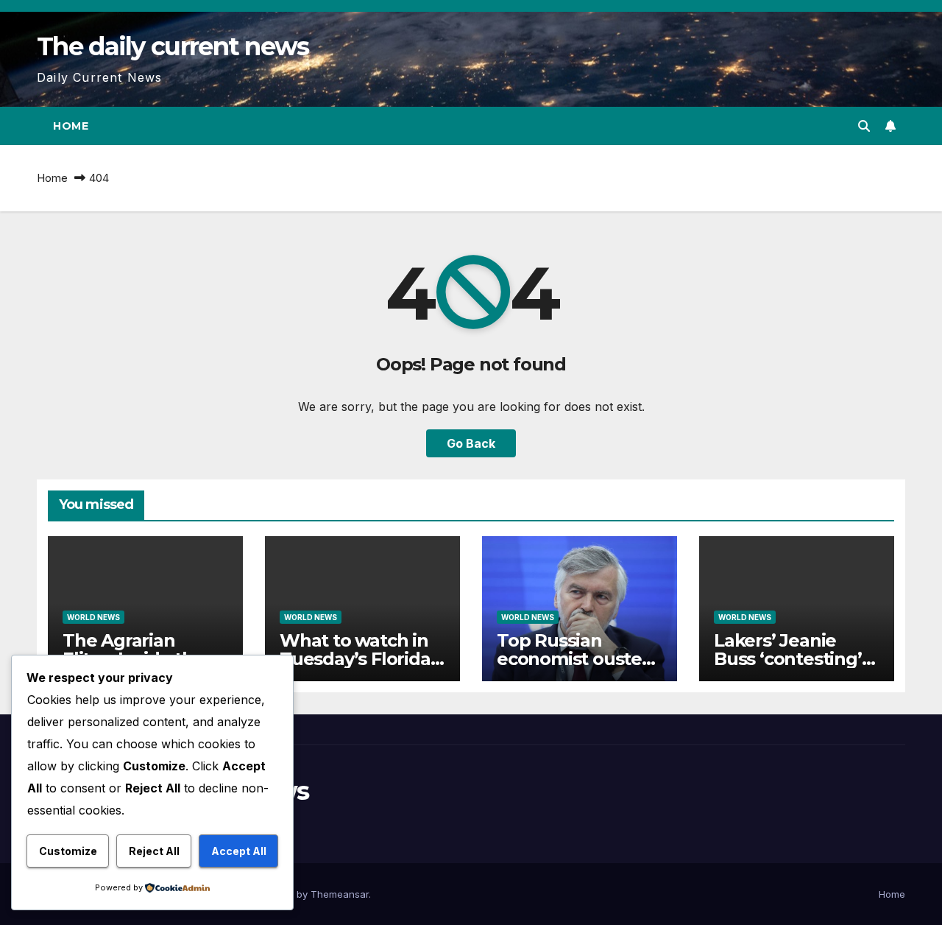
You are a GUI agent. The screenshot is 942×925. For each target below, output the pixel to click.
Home (70, 126)
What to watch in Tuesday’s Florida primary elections (355, 659)
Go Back (471, 443)
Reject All (154, 851)
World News (93, 617)
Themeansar (340, 894)
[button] (864, 126)
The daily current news (173, 46)
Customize (68, 851)
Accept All (238, 851)
